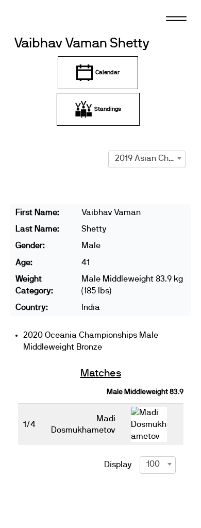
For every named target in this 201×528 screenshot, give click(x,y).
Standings (107, 109)
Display (118, 464)
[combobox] (147, 158)
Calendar (107, 72)
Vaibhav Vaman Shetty (81, 43)
